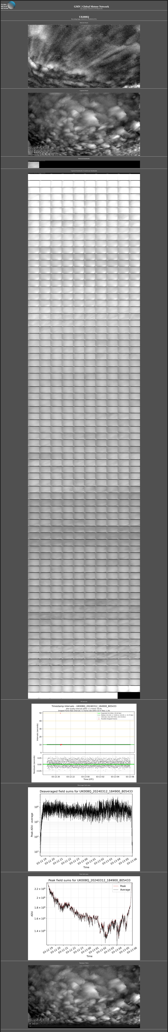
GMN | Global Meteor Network (91, 6)
